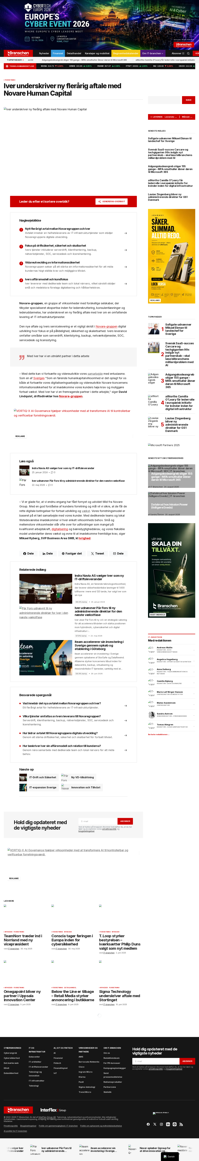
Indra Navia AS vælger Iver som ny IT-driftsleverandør (99, 577)
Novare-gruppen (106, 326)
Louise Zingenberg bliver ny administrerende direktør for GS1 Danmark (168, 197)
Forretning (10, 80)
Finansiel (58, 1058)
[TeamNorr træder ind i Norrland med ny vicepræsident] (26, 916)
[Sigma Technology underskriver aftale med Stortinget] (121, 972)
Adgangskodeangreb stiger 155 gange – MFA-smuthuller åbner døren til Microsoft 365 (69, 60)
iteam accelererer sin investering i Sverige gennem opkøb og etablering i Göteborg (99, 645)
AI (55, 1053)
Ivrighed (84, 538)
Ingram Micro (85, 1072)
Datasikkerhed (11, 1073)
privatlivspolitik (109, 829)
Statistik (107, 1092)
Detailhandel (70, 987)
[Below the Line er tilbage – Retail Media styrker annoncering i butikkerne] (73, 972)
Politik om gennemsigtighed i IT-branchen (58, 1126)
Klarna (82, 1077)
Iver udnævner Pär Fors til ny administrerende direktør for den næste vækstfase (98, 611)
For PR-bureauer (112, 1063)
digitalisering (60, 529)
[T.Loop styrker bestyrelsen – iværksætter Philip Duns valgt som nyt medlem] (121, 916)
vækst (86, 511)
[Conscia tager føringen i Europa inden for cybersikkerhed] (73, 916)
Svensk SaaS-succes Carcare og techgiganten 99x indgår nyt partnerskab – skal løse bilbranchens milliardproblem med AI (170, 153)
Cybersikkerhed (12, 1048)
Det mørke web (11, 1063)
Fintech (57, 1063)
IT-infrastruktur (36, 1081)
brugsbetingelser (86, 831)
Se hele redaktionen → (159, 734)
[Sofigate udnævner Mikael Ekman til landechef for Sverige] (153, 328)
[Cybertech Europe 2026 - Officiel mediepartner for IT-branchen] (99, 25)
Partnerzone (110, 1087)
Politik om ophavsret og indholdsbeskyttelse (101, 1126)
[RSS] (181, 1124)
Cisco (81, 1067)
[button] (188, 53)
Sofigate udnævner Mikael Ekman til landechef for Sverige (169, 140)
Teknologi (34, 1086)
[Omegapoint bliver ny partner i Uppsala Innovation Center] (26, 972)
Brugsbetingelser (28, 1126)
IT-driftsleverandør (38, 1067)
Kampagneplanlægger (115, 1068)
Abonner (125, 821)
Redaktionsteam (112, 1058)
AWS (81, 1057)
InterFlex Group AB (47, 1117)
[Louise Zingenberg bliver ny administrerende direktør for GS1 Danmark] (153, 422)
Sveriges (39, 378)
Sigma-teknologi (87, 1087)
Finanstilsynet (60, 1068)
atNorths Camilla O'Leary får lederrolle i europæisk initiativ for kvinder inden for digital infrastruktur (170, 183)
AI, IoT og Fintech (63, 1048)
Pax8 (81, 1082)
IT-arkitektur (35, 1062)
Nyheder (8, 932)
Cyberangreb (10, 1053)
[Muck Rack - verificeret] (165, 1115)
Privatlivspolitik (11, 1126)
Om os (107, 1053)
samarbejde (95, 373)
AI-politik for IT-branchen (15, 1131)
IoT (55, 1073)
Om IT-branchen (112, 1048)
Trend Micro (85, 1092)
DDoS (6, 1068)
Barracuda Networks (89, 1062)
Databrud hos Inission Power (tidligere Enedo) (169, 506)
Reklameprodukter (113, 1082)
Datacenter (34, 1057)
